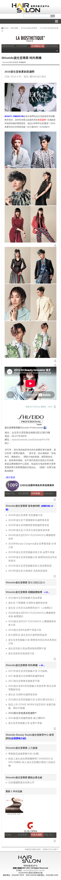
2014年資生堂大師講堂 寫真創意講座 (27, 570)
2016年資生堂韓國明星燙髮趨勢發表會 (28, 525)
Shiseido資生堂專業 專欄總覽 (14, 62)
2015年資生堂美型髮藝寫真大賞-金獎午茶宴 (31, 552)
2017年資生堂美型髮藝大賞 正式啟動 (27, 671)
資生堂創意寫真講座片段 (21, 653)
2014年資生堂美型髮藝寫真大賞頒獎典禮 (30, 565)
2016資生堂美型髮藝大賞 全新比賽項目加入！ (32, 699)
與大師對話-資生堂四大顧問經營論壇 (27, 635)
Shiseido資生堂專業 (29, 28)
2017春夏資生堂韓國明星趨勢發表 (26, 676)
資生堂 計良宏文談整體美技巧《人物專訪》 (31, 608)
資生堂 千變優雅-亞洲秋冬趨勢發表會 (28, 603)
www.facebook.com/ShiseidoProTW (30, 439)
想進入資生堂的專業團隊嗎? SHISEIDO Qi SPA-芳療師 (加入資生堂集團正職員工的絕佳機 (31, 762)
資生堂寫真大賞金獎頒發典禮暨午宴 (27, 648)
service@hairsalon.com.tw (34, 870)
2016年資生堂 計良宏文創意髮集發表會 (29, 530)
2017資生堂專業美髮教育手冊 (24, 681)
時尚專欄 (14, 28)
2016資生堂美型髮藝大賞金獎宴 (25, 598)
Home (6, 28)
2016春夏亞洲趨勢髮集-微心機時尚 (26, 718)
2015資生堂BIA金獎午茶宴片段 (24, 630)
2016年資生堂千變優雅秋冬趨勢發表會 (28, 520)
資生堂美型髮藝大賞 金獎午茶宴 (25, 723)
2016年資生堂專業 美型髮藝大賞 (25, 515)
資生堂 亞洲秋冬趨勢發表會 (22, 694)
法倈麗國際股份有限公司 (21, 782)
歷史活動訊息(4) (36, 582)
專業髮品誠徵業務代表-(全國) (23, 753)
